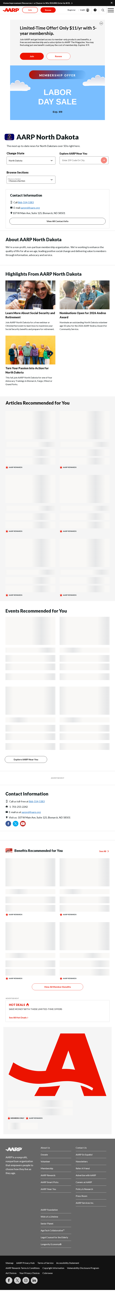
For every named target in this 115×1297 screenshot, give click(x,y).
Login (82, 10)
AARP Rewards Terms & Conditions (23, 1268)
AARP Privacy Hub (25, 1263)
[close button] (101, 23)
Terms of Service (45, 1263)
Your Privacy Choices (29, 1273)
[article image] (30, 308)
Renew (58, 56)
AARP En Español (84, 1154)
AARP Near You (48, 1189)
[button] (102, 10)
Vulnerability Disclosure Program (83, 1268)
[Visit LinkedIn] (34, 1280)
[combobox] (84, 160)
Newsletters (82, 1161)
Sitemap (9, 1263)
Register (72, 10)
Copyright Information (53, 1268)
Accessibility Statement (67, 1263)
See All (102, 851)
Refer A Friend (83, 1168)
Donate (44, 1154)
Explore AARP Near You (73, 153)
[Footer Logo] (21, 1149)
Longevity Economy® (51, 1244)
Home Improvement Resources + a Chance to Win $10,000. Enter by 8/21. (36, 3)
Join (32, 56)
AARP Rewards (48, 1175)
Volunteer (45, 1161)
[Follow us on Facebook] (8, 823)
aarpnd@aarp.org (30, 207)
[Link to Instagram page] (25, 1280)
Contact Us (81, 1147)
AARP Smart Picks (49, 1182)
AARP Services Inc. (85, 1202)
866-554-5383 (26, 202)
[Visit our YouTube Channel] (23, 823)
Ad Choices (11, 1273)
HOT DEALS (17, 1004)
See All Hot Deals (18, 1017)
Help (95, 10)
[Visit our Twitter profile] (15, 823)
